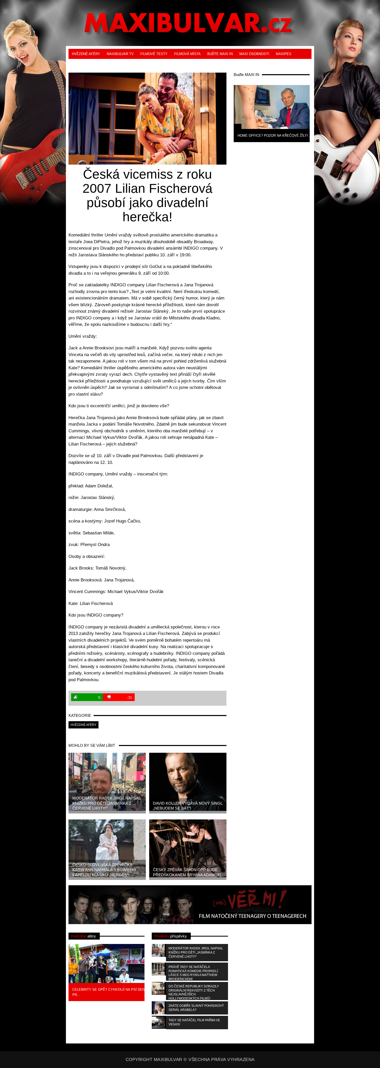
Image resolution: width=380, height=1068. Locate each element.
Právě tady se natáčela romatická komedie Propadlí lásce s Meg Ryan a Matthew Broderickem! (193, 973)
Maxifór (105, 64)
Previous (225, 112)
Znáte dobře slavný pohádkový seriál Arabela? (196, 1008)
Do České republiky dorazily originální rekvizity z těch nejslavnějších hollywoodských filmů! (194, 992)
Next (318, 112)
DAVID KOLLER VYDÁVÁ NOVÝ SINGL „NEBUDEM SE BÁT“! (188, 806)
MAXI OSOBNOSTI (254, 54)
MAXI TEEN (81, 64)
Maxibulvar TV (120, 54)
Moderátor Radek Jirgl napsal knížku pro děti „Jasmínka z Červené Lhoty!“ (106, 803)
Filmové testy (154, 54)
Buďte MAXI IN (220, 54)
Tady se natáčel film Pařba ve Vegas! (194, 1022)
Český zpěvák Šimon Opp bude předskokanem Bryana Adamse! (187, 872)
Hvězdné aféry (86, 54)
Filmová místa (187, 54)
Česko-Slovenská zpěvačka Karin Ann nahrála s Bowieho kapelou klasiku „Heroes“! (104, 870)
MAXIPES (283, 54)
